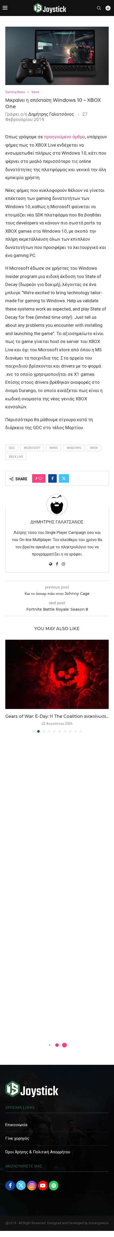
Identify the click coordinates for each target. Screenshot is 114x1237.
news (54, 448)
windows (74, 448)
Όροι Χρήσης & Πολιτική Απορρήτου (37, 1152)
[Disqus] (57, 813)
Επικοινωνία (16, 1124)
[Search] (99, 8)
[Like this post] (40, 478)
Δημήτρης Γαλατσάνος (51, 114)
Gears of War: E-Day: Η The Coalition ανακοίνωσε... (57, 716)
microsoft (32, 448)
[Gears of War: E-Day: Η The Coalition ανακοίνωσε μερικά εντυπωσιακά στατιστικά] (57, 674)
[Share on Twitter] (64, 478)
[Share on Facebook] (52, 478)
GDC (12, 448)
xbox (94, 448)
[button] (9, 685)
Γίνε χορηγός (17, 1138)
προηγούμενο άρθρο (64, 136)
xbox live (16, 456)
